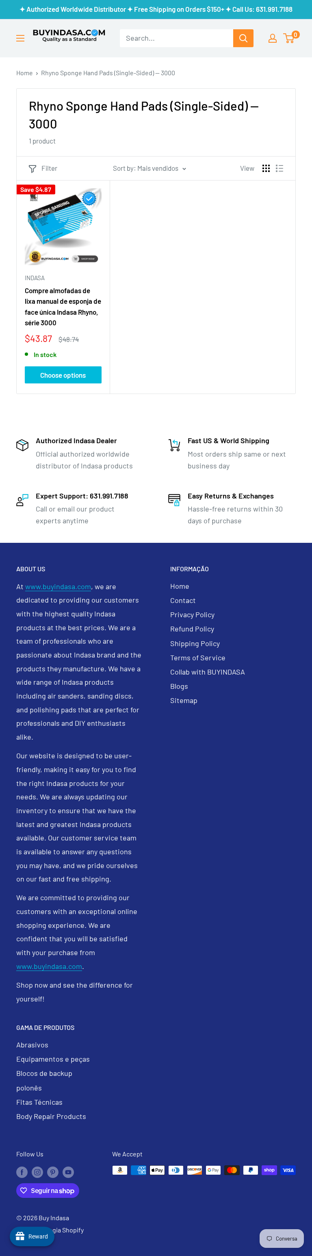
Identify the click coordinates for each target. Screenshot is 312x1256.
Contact (183, 600)
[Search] (243, 38)
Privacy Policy (192, 614)
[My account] (273, 38)
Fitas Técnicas (39, 1101)
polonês (29, 1087)
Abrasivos (32, 1044)
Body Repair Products (51, 1116)
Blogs (179, 685)
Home (24, 72)
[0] (289, 38)
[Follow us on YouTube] (68, 1171)
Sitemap (183, 700)
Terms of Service (197, 657)
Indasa (35, 277)
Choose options (63, 375)
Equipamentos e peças (53, 1058)
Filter (49, 168)
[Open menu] (20, 38)
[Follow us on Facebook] (22, 1171)
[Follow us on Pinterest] (52, 1171)
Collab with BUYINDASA (207, 671)
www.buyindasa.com (58, 586)
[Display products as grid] (266, 168)
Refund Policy (192, 628)
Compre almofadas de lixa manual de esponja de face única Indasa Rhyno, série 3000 (63, 306)
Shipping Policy (195, 643)
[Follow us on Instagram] (37, 1171)
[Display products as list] (279, 168)
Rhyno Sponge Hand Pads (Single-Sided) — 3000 (108, 72)
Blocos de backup (44, 1073)
